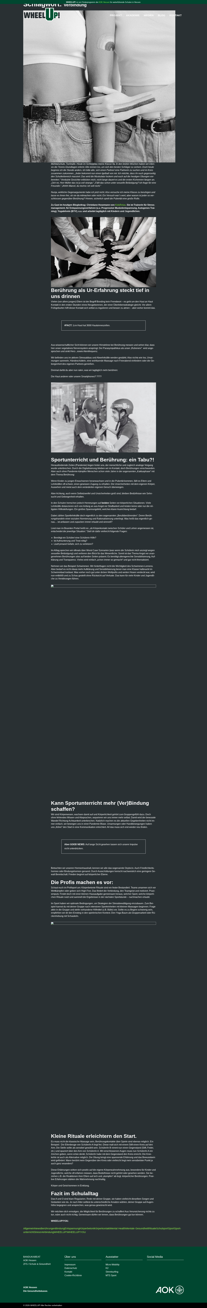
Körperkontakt (102, 1228)
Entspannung (72, 1228)
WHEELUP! (60, 1232)
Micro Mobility (112, 1264)
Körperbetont (87, 1228)
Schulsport (162, 1228)
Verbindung (47, 1232)
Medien (149, 15)
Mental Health (118, 1228)
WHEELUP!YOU (76, 1232)
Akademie (133, 15)
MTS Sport (111, 1275)
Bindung (60, 1228)
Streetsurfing (112, 1272)
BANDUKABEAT (31, 1257)
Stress (37, 1232)
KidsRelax (120, 205)
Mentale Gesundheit (137, 1228)
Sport (171, 1228)
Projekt (116, 15)
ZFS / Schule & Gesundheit (37, 1264)
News (37, 1228)
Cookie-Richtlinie (73, 1275)
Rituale (152, 1228)
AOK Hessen (104, 2)
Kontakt (175, 15)
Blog (161, 15)
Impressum (69, 1264)
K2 (107, 1268)
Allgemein (28, 1228)
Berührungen (48, 1228)
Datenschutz (70, 1268)
